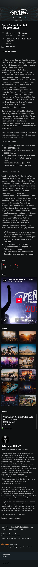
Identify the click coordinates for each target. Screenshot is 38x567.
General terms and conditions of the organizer (16, 538)
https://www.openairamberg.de (11, 518)
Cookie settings (6, 547)
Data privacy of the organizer (10, 536)
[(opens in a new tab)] (19, 428)
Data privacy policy (19, 547)
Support (29, 547)
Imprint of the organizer (8, 533)
